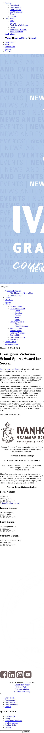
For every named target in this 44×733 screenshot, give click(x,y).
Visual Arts (14, 339)
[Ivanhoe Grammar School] (22, 433)
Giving (12, 27)
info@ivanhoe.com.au (10, 503)
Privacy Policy (22, 687)
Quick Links (10, 18)
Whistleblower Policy (22, 691)
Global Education (21, 326)
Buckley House (16, 306)
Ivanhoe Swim (10, 725)
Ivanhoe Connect (11, 723)
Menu (9, 38)
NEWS (8, 304)
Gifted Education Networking (21, 293)
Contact (13, 16)
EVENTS (9, 300)
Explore (8, 3)
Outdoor (18, 315)
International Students (18, 29)
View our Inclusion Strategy (22, 456)
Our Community (16, 12)
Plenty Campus (16, 331)
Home (2, 369)
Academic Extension (13, 291)
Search (12, 14)
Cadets (17, 311)
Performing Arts (16, 328)
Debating (18, 313)
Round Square (10, 342)
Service (17, 317)
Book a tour (9, 42)
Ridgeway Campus (17, 333)
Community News (17, 322)
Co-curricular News (17, 308)
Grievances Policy (22, 689)
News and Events (16, 32)
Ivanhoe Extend (16, 295)
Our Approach (15, 7)
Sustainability (15, 335)
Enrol (12, 21)
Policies (8, 51)
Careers (13, 23)
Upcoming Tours (11, 344)
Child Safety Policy (22, 685)
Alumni (18, 324)
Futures (8, 302)
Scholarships (10, 47)
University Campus (17, 337)
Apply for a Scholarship (19, 25)
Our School (14, 5)
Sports (17, 320)
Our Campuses (15, 10)
